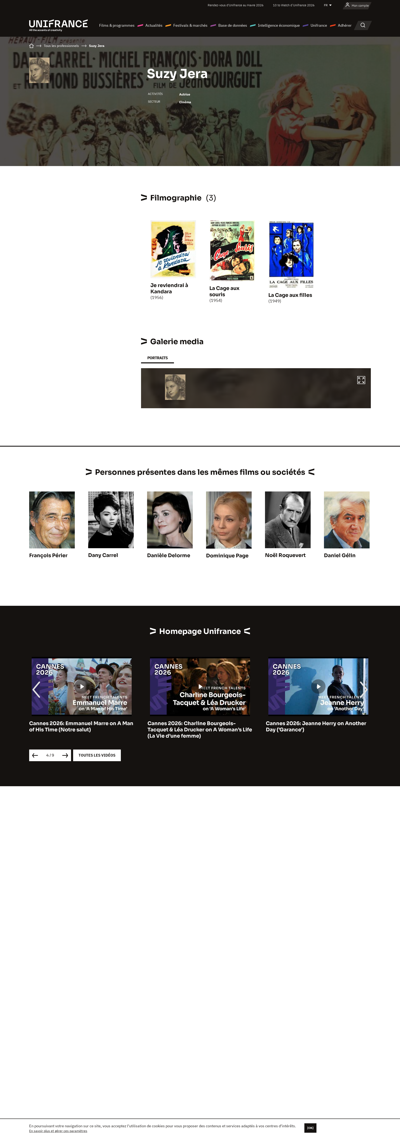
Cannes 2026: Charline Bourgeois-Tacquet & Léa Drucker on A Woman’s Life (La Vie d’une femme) (81, 729)
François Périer (48, 555)
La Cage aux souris (224, 291)
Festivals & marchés (190, 25)
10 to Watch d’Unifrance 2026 (294, 5)
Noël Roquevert (285, 555)
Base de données (232, 25)
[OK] (310, 1128)
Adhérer (345, 25)
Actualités (153, 25)
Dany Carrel (103, 555)
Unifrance (319, 25)
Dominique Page (227, 556)
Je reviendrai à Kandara (169, 288)
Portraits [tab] (157, 357)
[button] (361, 381)
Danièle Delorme (168, 555)
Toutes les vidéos (97, 755)
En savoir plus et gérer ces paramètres (58, 1131)
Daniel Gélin (340, 555)
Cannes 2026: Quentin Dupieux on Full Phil (315, 726)
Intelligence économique (279, 25)
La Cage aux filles (290, 295)
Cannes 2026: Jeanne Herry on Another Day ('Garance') (198, 726)
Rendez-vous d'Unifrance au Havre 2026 (236, 5)
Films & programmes (117, 25)
